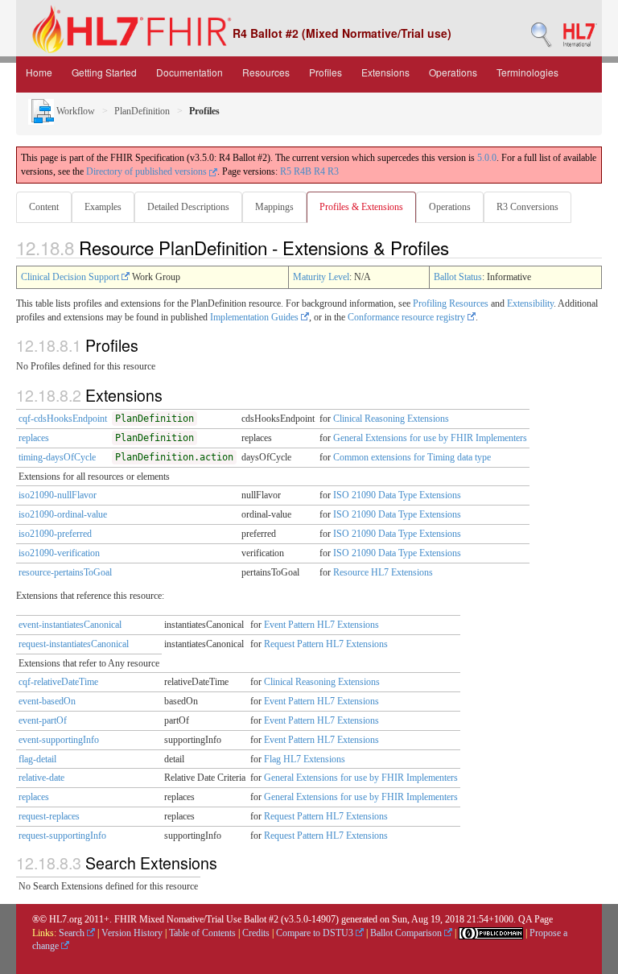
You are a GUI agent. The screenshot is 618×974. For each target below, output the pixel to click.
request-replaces (49, 816)
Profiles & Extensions (361, 207)
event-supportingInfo (59, 739)
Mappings (274, 207)
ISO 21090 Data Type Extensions (397, 495)
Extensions (385, 72)
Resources (266, 72)
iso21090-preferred (55, 533)
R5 (285, 171)
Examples (103, 207)
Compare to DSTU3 (316, 933)
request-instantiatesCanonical (74, 644)
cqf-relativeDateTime (58, 681)
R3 (333, 171)
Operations (453, 72)
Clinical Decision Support (71, 277)
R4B (302, 171)
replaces (34, 438)
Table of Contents (202, 933)
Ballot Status (458, 277)
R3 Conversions (527, 207)
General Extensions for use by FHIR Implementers (430, 438)
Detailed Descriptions (188, 207)
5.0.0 (486, 157)
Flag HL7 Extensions (304, 759)
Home (39, 72)
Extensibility (530, 303)
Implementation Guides (255, 317)
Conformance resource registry (408, 317)
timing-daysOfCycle (57, 457)
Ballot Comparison (407, 933)
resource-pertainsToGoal (65, 572)
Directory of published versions (147, 171)
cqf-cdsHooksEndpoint (63, 418)
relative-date (41, 777)
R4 (319, 171)
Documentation (189, 72)
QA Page (535, 919)
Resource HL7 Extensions (383, 572)
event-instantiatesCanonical (70, 624)
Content (44, 207)
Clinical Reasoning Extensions (391, 418)
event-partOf (43, 720)
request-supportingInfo (62, 835)
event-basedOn (47, 701)
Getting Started (104, 72)
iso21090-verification (59, 553)
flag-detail (37, 759)
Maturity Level (321, 277)
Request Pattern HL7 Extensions (326, 644)
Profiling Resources (450, 303)
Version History (132, 933)
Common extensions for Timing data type (412, 457)
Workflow (74, 111)
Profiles (325, 72)
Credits (256, 933)
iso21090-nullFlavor (58, 495)
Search (73, 933)
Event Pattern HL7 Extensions (321, 624)
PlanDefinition (142, 111)
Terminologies (527, 72)
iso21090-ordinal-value (63, 514)
